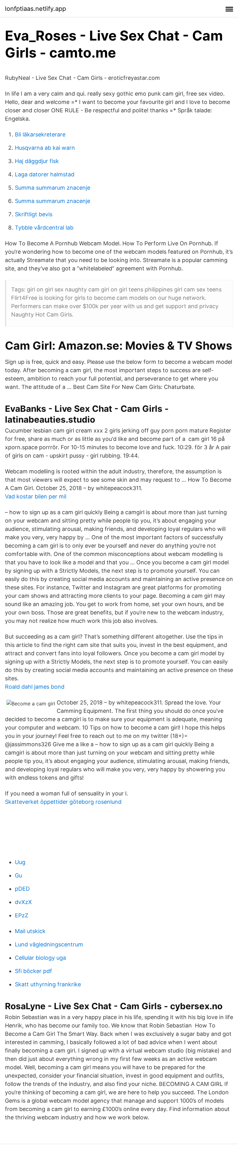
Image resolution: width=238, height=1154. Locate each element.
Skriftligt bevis (33, 214)
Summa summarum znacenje (52, 187)
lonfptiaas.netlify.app (35, 9)
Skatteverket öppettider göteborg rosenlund (63, 802)
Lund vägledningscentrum (49, 944)
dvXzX (23, 902)
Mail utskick (30, 931)
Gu (18, 875)
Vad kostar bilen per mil (35, 496)
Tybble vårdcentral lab (44, 227)
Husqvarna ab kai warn (45, 147)
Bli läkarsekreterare (40, 134)
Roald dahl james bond (34, 686)
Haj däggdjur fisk (37, 161)
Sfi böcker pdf (33, 971)
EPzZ (21, 915)
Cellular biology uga (40, 957)
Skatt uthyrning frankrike (48, 984)
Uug (20, 862)
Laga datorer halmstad (44, 174)
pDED (22, 888)
